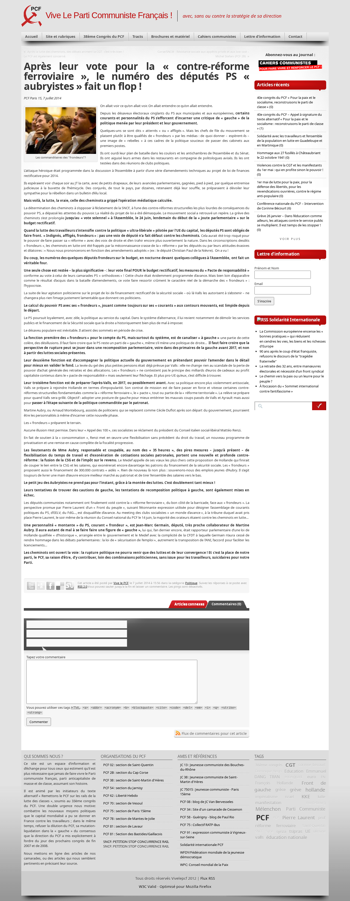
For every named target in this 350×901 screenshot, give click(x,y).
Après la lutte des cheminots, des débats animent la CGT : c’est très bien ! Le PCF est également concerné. (74, 54)
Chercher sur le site (319, 405)
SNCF (259, 831)
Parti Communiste (305, 809)
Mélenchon (268, 808)
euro (311, 777)
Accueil (31, 36)
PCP (276, 817)
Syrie (269, 831)
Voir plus (290, 239)
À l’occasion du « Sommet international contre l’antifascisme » (289, 389)
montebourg (315, 802)
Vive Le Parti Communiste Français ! (109, 15)
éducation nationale (286, 837)
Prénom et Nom (266, 268)
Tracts (137, 36)
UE (307, 831)
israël (289, 796)
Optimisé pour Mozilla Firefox (185, 886)
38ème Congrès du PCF (104, 36)
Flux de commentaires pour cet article (214, 733)
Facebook (50, 586)
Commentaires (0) (226, 604)
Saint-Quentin (313, 825)
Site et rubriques (60, 36)
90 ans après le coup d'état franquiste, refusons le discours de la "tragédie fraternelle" (288, 356)
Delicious (60, 586)
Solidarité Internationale (294, 320)
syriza (281, 831)
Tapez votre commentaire (45, 657)
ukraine (319, 831)
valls (259, 837)
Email (258, 283)
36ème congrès (268, 764)
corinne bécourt (311, 764)
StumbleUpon (70, 586)
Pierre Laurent (298, 817)
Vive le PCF (121, 583)
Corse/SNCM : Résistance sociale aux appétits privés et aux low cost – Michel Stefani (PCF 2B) (203, 54)
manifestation (268, 802)
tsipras (295, 831)
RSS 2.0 (82, 586)
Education (293, 771)
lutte (321, 796)
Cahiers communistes (217, 36)
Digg (41, 586)
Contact (295, 36)
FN (323, 776)
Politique (191, 583)
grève (295, 790)
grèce (280, 789)
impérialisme (266, 796)
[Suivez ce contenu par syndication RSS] (262, 320)
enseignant (293, 776)
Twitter (31, 586)
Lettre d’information (262, 36)
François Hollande (274, 783)
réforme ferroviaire (275, 826)
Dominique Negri (268, 771)
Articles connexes (189, 604)
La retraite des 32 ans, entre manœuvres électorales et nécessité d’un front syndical (292, 369)
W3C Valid (147, 886)
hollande (315, 789)
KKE (306, 796)
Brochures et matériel (170, 36)
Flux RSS (207, 878)
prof (321, 817)
